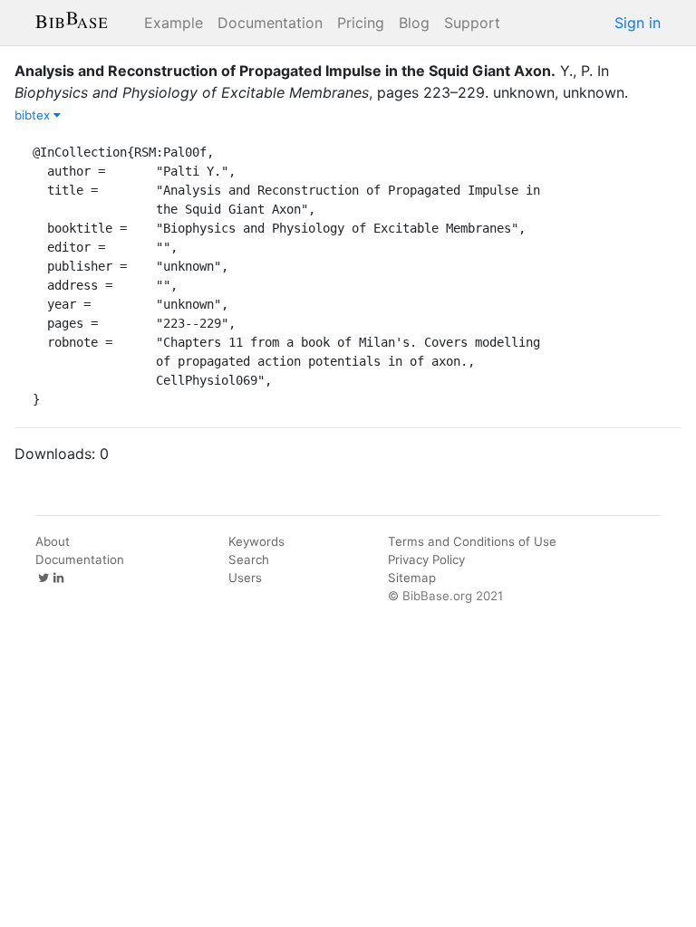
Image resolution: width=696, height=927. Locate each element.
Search (248, 559)
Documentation (270, 23)
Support (472, 23)
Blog (414, 23)
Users (245, 577)
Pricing (360, 23)
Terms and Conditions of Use (472, 541)
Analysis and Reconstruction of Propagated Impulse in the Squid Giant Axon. (285, 71)
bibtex (33, 115)
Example (173, 23)
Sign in (637, 23)
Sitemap (412, 577)
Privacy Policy (426, 559)
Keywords (256, 541)
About (52, 541)
